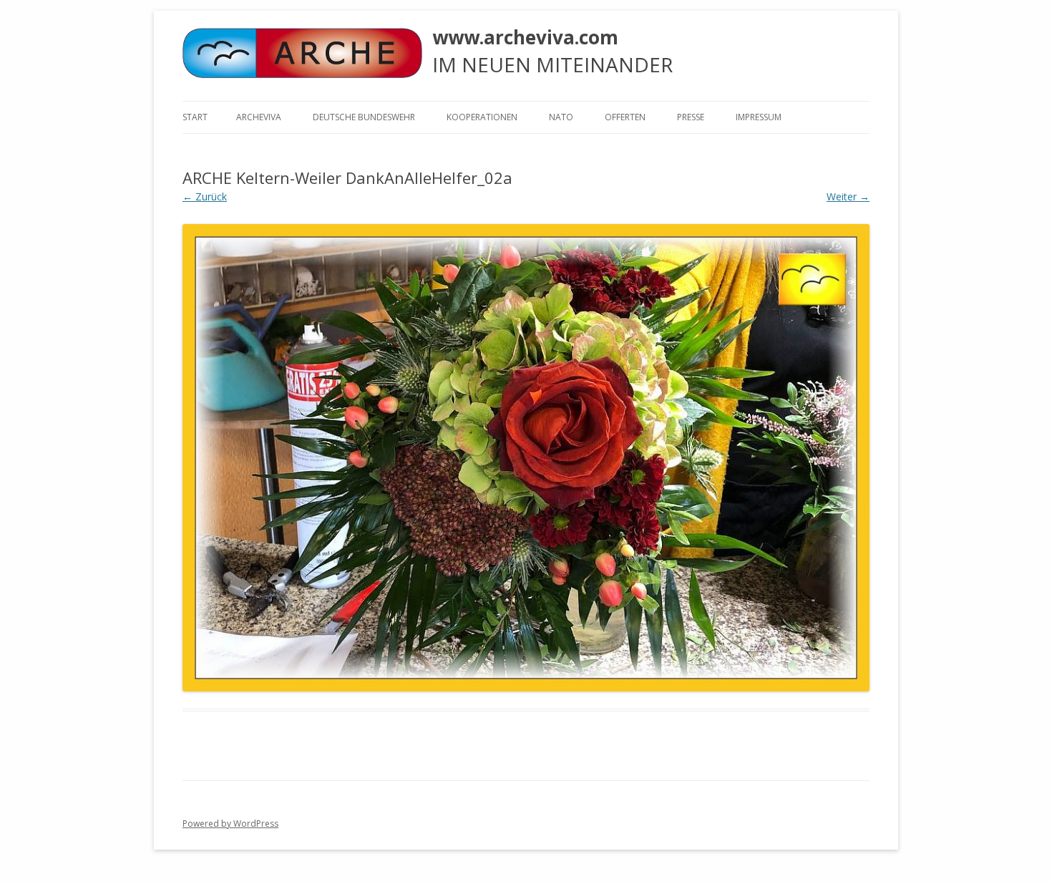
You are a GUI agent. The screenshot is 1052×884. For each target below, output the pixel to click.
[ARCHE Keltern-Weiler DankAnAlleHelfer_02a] (526, 457)
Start (195, 117)
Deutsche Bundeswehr (364, 117)
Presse (690, 117)
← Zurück (204, 196)
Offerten (625, 117)
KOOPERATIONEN (482, 117)
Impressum (758, 117)
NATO (561, 117)
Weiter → (848, 196)
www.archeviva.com (525, 37)
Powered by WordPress (230, 823)
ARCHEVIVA (258, 117)
